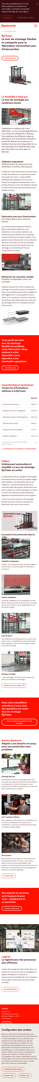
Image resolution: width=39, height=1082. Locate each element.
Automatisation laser (10, 31)
